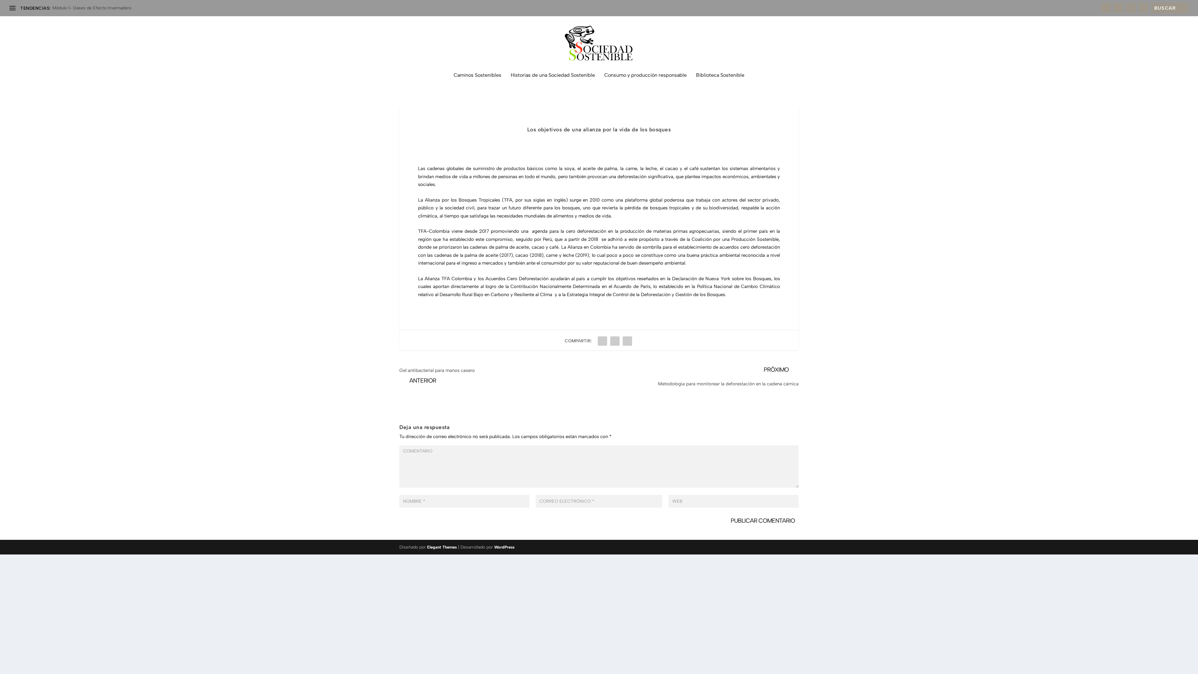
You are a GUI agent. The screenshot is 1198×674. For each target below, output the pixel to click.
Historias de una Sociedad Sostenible (553, 75)
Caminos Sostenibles (477, 75)
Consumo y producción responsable (645, 75)
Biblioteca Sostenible (720, 75)
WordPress (504, 547)
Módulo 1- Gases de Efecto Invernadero (91, 8)
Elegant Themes (442, 547)
